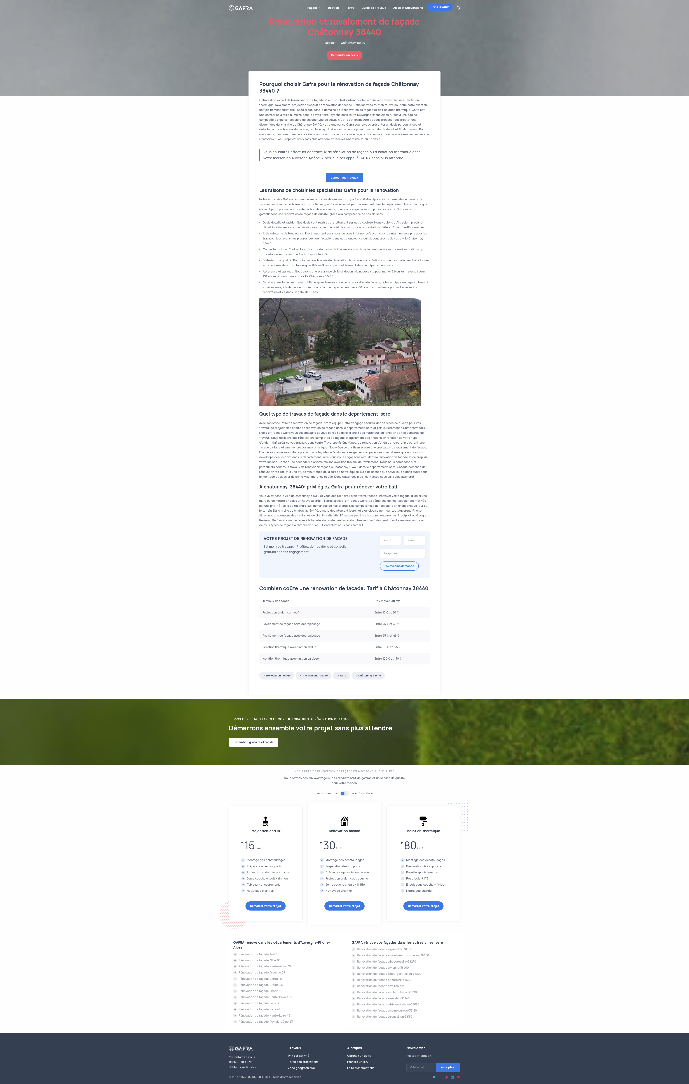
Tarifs (350, 8)
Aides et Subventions (408, 8)
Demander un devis (344, 55)
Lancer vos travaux (344, 178)
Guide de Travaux (374, 8)
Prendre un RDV (358, 1062)
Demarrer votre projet (265, 906)
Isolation (333, 8)
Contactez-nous (243, 1057)
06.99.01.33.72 (242, 1062)
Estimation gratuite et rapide (253, 742)
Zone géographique (301, 1068)
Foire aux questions (360, 1068)
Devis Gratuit (439, 7)
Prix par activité (298, 1056)
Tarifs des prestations (303, 1062)
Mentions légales (244, 1067)
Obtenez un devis (359, 1056)
